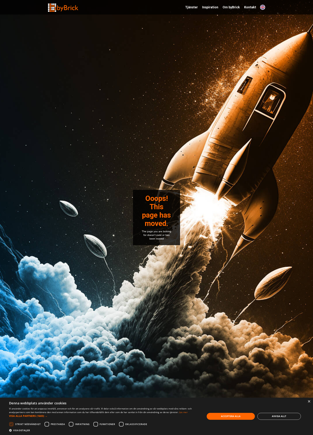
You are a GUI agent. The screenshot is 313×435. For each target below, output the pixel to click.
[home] (63, 6)
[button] (104, 416)
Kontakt (250, 7)
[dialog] (156, 416)
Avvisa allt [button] (279, 416)
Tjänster (191, 7)
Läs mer (183, 412)
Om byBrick (231, 7)
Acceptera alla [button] (231, 416)
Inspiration (210, 7)
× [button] (309, 401)
